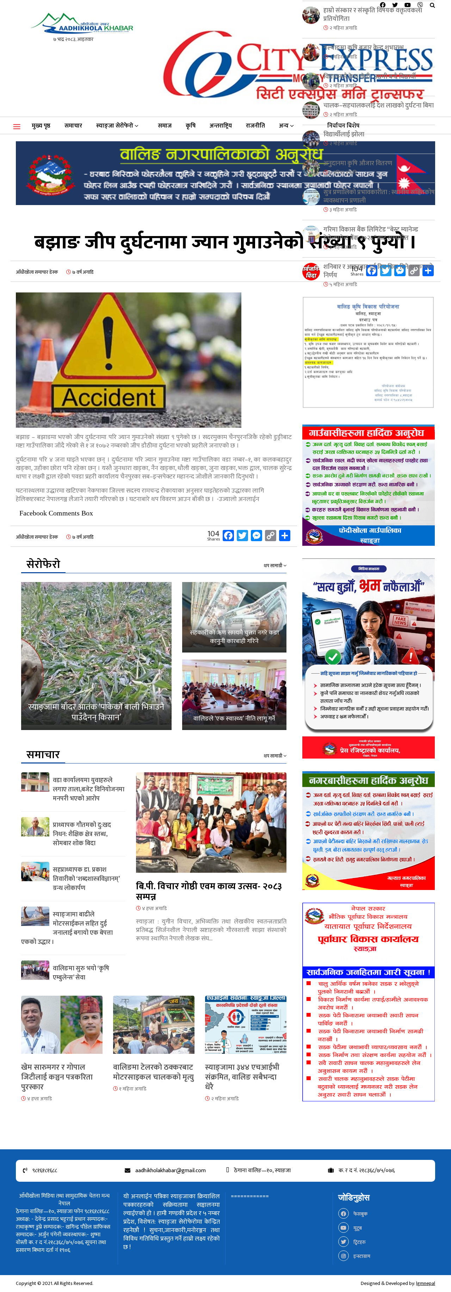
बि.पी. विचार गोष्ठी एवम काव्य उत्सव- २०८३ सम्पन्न (209, 892)
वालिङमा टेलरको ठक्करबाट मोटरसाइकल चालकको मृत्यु (153, 1072)
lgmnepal (425, 1283)
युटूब (357, 1228)
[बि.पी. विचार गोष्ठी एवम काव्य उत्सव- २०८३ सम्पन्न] (211, 827)
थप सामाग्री (273, 566)
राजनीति (255, 126)
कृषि (191, 126)
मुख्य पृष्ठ (41, 126)
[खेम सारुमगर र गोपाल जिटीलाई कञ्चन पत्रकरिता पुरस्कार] (62, 1029)
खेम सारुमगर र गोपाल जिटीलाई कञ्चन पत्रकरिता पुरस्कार (57, 1077)
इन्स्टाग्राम (361, 1256)
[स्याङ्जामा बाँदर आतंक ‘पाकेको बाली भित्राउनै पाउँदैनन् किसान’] (96, 656)
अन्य (284, 126)
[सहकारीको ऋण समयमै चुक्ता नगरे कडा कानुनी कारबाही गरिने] (234, 617)
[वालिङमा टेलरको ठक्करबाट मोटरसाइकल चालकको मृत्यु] (153, 1029)
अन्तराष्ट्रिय (221, 126)
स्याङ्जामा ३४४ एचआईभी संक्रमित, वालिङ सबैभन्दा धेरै (242, 1077)
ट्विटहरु (359, 1242)
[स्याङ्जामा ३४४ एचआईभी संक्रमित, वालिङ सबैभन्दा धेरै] (245, 1029)
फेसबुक (359, 1214)
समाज (165, 126)
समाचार (73, 126)
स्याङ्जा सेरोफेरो (114, 126)
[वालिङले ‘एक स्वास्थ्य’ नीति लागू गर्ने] (234, 695)
